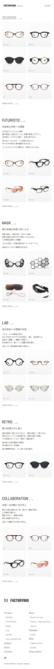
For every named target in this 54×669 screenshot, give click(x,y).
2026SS (9, 18)
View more (7, 103)
